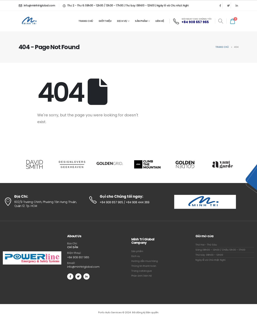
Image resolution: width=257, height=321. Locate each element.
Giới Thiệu (105, 21)
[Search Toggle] (221, 21)
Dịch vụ (122, 21)
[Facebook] (220, 5)
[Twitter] (228, 5)
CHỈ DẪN (72, 247)
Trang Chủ (85, 21)
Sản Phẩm (141, 21)
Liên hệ (159, 21)
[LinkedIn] (236, 5)
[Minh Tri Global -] (30, 20)
